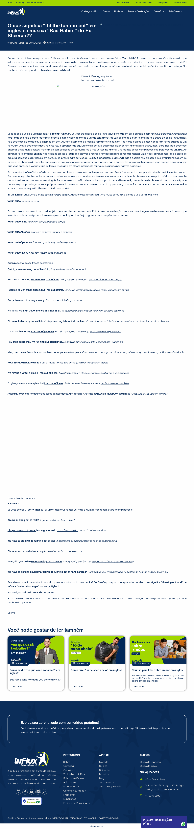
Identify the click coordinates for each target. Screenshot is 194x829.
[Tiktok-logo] (44, 791)
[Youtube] (31, 791)
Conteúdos (159, 11)
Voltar (150, 817)
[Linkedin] (38, 791)
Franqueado (163, 3)
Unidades (118, 11)
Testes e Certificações (139, 11)
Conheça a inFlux (89, 11)
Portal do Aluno (180, 3)
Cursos (106, 11)
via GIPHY (13, 503)
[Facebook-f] (25, 791)
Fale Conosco (175, 11)
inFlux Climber (123, 3)
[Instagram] (18, 791)
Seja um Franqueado (143, 3)
